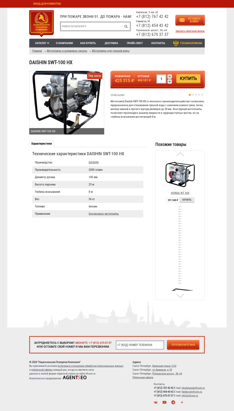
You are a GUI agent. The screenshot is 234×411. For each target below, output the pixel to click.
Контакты (158, 43)
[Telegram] (173, 403)
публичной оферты (42, 369)
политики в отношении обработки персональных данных (90, 366)
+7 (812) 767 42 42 (152, 16)
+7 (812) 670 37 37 (152, 34)
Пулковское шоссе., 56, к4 (167, 373)
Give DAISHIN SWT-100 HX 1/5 (189, 94)
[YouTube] (165, 403)
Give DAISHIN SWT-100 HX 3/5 (196, 94)
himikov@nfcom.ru (192, 391)
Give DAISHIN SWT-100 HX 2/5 (193, 94)
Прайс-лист (135, 43)
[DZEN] (182, 403)
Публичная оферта (143, 377)
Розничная (122, 76)
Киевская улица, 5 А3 (164, 366)
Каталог (40, 43)
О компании (64, 43)
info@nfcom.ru (190, 395)
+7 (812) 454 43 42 (152, 25)
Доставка (111, 43)
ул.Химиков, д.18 (162, 369)
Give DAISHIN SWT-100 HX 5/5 (202, 94)
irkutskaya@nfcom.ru (193, 388)
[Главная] (41, 24)
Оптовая (143, 76)
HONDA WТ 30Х (180, 193)
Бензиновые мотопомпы (104, 213)
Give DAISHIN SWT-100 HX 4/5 (199, 94)
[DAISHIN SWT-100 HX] (66, 102)
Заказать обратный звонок (190, 31)
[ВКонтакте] (156, 403)
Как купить (88, 43)
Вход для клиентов (47, 3)
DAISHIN (94, 162)
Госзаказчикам (191, 43)
